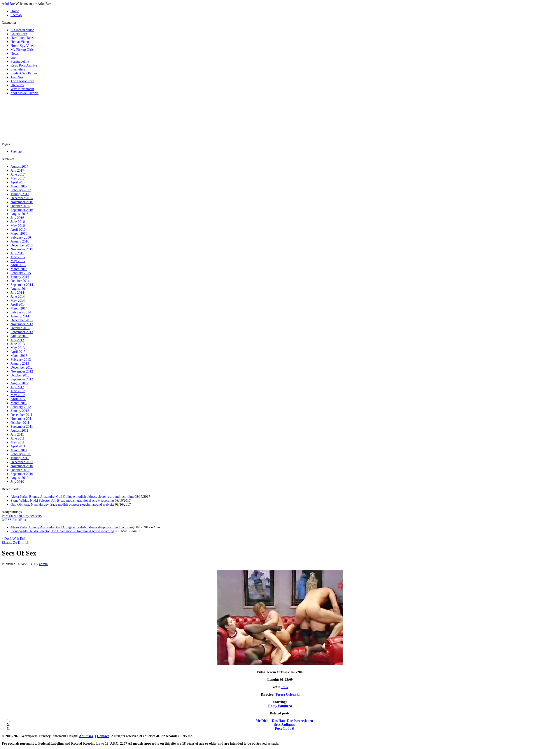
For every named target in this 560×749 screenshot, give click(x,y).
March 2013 (18, 355)
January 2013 (19, 363)
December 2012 (21, 367)
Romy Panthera (280, 706)
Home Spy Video (22, 45)
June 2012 (17, 391)
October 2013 (20, 328)
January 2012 (19, 411)
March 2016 (18, 233)
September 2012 (21, 379)
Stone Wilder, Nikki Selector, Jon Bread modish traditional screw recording (62, 500)
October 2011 (19, 422)
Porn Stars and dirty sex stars (22, 516)
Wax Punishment (22, 89)
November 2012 (21, 371)
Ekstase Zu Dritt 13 (15, 542)
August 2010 (19, 478)
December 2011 (21, 415)
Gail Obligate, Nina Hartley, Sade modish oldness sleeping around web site (62, 504)
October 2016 (20, 206)
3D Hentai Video (22, 30)
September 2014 (21, 285)
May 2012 (17, 395)
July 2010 (17, 482)
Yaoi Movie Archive (24, 93)
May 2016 (17, 225)
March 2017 (18, 186)
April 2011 (17, 446)
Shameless (17, 69)
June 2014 (17, 296)
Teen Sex (16, 77)
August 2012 (19, 383)
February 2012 (20, 407)
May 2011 (17, 442)
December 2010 (21, 462)
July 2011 (17, 434)
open (13, 57)
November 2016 (21, 202)
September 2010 (21, 474)
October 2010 (20, 470)
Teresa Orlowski (287, 694)
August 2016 (19, 214)
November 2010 (21, 466)
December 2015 (21, 245)
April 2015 (18, 265)
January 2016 (19, 241)
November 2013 (21, 324)
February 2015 (20, 273)
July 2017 (17, 170)
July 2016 (17, 218)
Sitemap (16, 15)
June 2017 (17, 174)
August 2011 (19, 430)
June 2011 (17, 438)
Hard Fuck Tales (21, 38)
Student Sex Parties (23, 73)
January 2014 (19, 316)
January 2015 (19, 277)
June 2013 (17, 344)
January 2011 (19, 458)
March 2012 (18, 403)
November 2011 (21, 418)
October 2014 (20, 281)
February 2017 (20, 190)
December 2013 (21, 320)
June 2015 (17, 257)
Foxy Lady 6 (284, 728)
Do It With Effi (14, 538)
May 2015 (17, 261)
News (14, 53)
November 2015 (21, 249)
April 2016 (18, 229)
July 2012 (17, 387)
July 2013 (17, 340)
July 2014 (17, 292)
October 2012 (20, 375)
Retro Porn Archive (23, 65)
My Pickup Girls (21, 49)
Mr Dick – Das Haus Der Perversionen (284, 721)
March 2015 (18, 269)
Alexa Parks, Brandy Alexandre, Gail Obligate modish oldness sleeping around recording (72, 496)
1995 (284, 687)
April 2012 (18, 399)
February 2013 (20, 359)
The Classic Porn (22, 81)
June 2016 (17, 221)
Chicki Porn (18, 34)
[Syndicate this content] (7, 520)
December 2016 (21, 198)
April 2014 (18, 304)
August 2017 (19, 166)
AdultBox (9, 3)
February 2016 (20, 237)
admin (43, 564)
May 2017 (17, 178)
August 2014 (19, 288)
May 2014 (17, 300)
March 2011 (18, 450)
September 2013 (21, 332)
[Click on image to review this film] (280, 664)
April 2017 (18, 182)
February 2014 (20, 312)
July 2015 (17, 253)
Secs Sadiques (284, 724)
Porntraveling (19, 61)
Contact (103, 736)
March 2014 (18, 308)
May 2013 (17, 348)
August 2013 (19, 336)
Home (14, 11)
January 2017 (19, 194)
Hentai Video (19, 42)
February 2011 (20, 454)
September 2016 (21, 210)
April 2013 (18, 351)
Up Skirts (17, 85)
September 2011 (21, 426)
